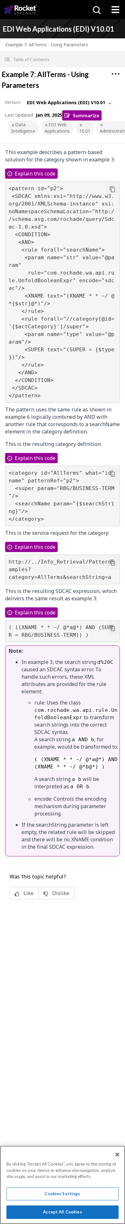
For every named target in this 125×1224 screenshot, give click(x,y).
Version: (13, 102)
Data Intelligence (23, 127)
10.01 (84, 131)
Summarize (86, 115)
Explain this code (35, 173)
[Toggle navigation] (115, 9)
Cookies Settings (62, 1193)
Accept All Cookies (62, 1211)
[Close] (117, 1155)
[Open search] (96, 9)
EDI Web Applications (57, 127)
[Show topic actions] (115, 73)
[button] (62, 59)
